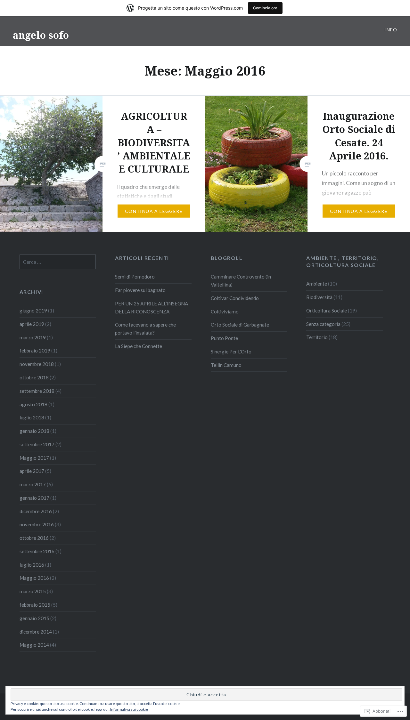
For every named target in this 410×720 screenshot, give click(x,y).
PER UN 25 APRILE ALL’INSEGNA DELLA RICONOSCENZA (151, 307)
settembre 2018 (37, 391)
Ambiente (316, 284)
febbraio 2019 (35, 350)
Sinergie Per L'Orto (231, 351)
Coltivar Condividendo (235, 298)
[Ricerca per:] (58, 262)
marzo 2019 (33, 337)
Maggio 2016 (34, 578)
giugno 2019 (33, 310)
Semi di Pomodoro (135, 276)
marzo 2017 (33, 484)
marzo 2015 (33, 591)
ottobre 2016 (34, 538)
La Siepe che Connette (138, 346)
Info (390, 29)
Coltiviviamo (225, 311)
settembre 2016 (37, 551)
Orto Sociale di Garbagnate (240, 325)
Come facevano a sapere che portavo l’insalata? (145, 329)
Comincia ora (265, 7)
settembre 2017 (37, 444)
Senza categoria (323, 324)
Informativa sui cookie (129, 709)
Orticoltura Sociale (326, 310)
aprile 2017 (32, 471)
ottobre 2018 (34, 377)
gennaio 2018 (34, 431)
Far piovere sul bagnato (140, 290)
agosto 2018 (33, 404)
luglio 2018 (32, 417)
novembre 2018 (37, 364)
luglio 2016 (32, 565)
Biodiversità (319, 297)
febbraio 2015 (35, 605)
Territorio (317, 337)
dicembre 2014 (36, 632)
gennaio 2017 (34, 498)
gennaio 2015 (34, 618)
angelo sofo (41, 35)
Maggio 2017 (34, 458)
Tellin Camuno (226, 365)
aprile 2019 (32, 324)
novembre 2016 (37, 524)
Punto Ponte (224, 338)
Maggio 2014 (34, 645)
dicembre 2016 (36, 511)
